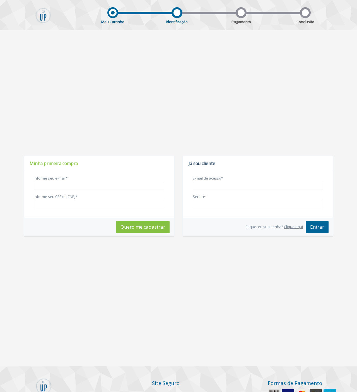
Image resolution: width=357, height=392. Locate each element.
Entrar (317, 227)
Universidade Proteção (43, 19)
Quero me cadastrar (142, 227)
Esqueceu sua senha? (274, 226)
